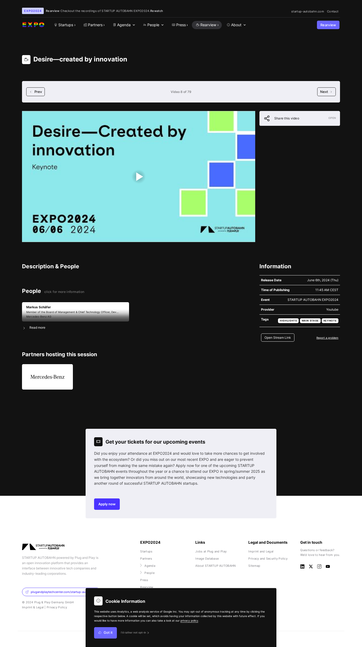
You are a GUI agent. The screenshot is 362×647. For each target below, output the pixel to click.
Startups (146, 551)
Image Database (207, 558)
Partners (146, 558)
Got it (108, 633)
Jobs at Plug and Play (211, 551)
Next (324, 92)
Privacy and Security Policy (268, 558)
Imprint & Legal (33, 607)
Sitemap (254, 566)
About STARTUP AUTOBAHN (215, 566)
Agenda (149, 566)
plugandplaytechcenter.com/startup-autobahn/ (64, 592)
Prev (38, 92)
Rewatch (156, 11)
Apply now (107, 504)
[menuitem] (123, 25)
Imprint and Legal (260, 551)
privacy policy (189, 620)
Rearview (328, 25)
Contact (332, 11)
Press (144, 580)
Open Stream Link (277, 338)
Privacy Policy (57, 607)
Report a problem (327, 337)
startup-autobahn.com (307, 11)
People (149, 573)
